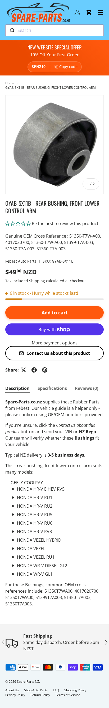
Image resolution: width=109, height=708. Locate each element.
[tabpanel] (54, 503)
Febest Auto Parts (20, 261)
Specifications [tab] (52, 388)
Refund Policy (40, 695)
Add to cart (55, 312)
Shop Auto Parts (36, 690)
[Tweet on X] (23, 370)
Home (9, 83)
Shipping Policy (75, 690)
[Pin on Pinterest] (44, 370)
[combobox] (54, 30)
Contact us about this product (58, 353)
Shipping (37, 280)
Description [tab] (17, 388)
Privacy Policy (15, 695)
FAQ (56, 690)
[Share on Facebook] (34, 370)
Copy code (68, 66)
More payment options (55, 343)
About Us (12, 690)
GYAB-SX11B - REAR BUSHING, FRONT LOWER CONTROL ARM (50, 87)
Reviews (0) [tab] (86, 388)
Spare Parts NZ (28, 681)
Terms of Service (67, 695)
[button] (89, 12)
